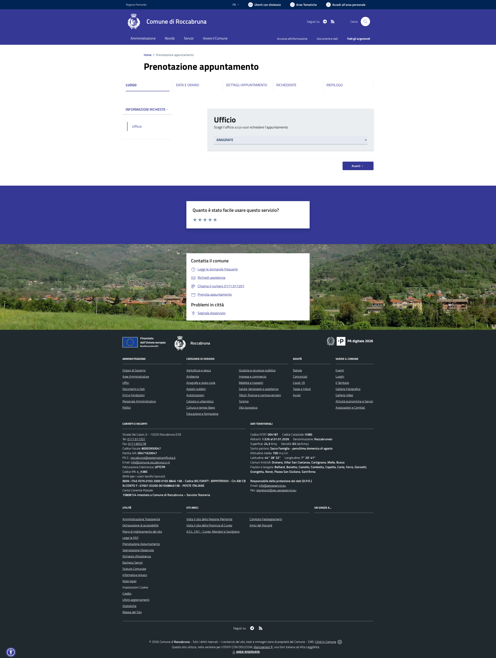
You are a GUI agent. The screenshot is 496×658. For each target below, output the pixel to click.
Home (148, 55)
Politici (126, 407)
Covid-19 (299, 382)
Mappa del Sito (132, 612)
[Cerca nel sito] (365, 21)
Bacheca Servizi (132, 562)
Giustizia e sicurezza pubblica (257, 370)
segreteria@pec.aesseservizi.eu (276, 490)
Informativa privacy (134, 575)
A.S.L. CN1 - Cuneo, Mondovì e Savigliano (212, 531)
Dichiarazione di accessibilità (140, 525)
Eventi (340, 370)
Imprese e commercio (252, 376)
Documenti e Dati (133, 389)
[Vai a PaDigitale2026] (350, 341)
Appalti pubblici (196, 389)
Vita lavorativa (248, 407)
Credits (126, 593)
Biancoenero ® (263, 647)
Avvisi (297, 395)
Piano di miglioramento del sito (142, 531)
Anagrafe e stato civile (200, 382)
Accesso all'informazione (292, 38)
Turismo (244, 401)
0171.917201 (136, 439)
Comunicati (300, 376)
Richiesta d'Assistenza (136, 556)
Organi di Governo (134, 370)
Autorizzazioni (195, 395)
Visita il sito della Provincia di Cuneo (209, 525)
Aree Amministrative (135, 376)
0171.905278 (137, 443)
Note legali (129, 581)
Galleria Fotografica (348, 389)
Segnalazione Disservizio (138, 550)
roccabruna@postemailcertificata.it (153, 457)
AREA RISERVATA (248, 651)
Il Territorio (342, 382)
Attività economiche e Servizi (354, 401)
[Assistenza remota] (339, 641)
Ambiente (192, 376)
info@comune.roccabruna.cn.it (150, 462)
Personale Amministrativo (139, 401)
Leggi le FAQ (130, 537)
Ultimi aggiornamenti (135, 599)
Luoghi (340, 376)
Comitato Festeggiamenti (266, 519)
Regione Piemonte (136, 5)
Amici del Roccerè (261, 525)
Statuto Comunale (134, 568)
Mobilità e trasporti (251, 382)
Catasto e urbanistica (200, 401)
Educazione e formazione (202, 413)
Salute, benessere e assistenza (258, 389)
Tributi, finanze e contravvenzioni (260, 395)
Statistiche (129, 606)
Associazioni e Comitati (350, 407)
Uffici (125, 382)
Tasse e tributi (302, 389)
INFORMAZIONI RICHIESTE (145, 109)
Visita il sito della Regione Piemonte (209, 519)
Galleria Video (344, 395)
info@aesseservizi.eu (272, 485)
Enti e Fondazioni (133, 395)
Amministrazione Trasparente (141, 519)
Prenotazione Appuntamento (141, 544)
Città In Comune (325, 641)
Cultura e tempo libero (200, 407)
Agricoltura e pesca (198, 370)
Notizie (297, 370)
